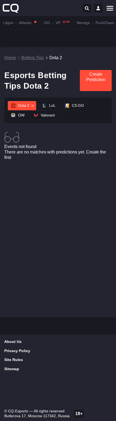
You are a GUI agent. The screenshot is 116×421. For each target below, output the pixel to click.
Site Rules (13, 359)
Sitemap (11, 369)
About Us (13, 341)
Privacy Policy (17, 351)
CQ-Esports (18, 411)
